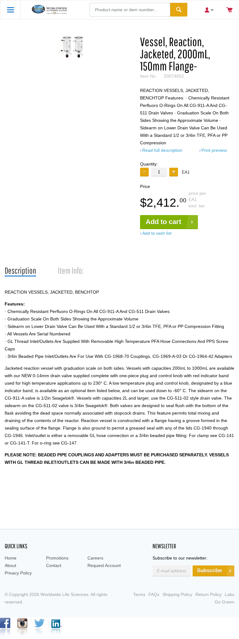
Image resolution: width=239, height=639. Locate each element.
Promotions (57, 557)
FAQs (153, 594)
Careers (95, 557)
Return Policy (208, 594)
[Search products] (178, 10)
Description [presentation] (20, 270)
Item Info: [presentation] (71, 270)
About (10, 565)
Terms (139, 594)
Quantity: (149, 163)
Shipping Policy (177, 594)
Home (10, 557)
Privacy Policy (18, 572)
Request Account (104, 565)
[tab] (20, 270)
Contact (53, 565)
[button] (173, 172)
